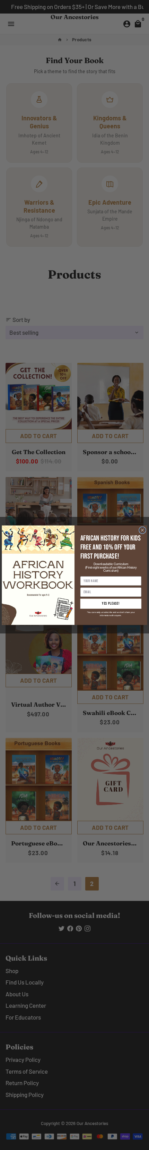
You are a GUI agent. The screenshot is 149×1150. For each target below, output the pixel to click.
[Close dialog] (142, 530)
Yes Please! (111, 603)
